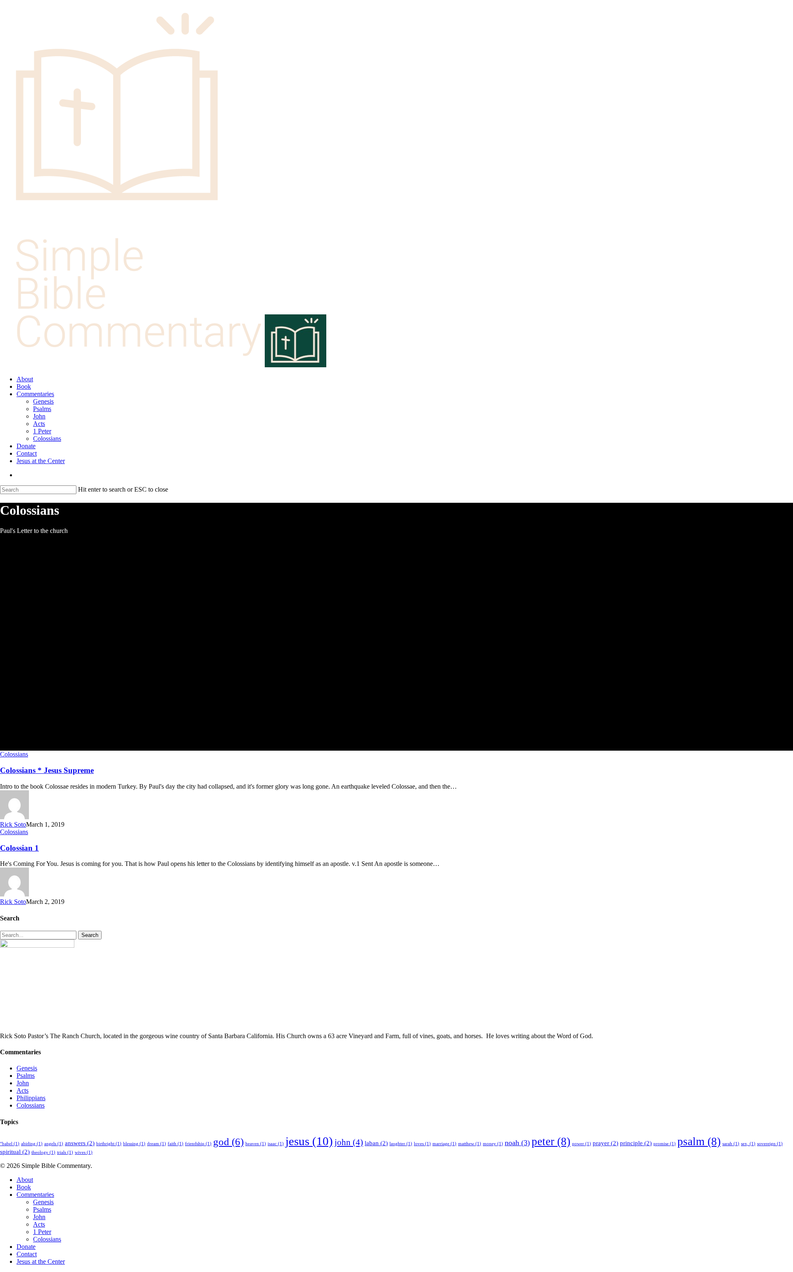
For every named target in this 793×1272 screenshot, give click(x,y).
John (23, 1083)
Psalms (26, 1075)
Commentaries (35, 1194)
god (228, 1141)
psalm (699, 1141)
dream (156, 1143)
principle (636, 1142)
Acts (22, 1090)
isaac (276, 1143)
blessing (134, 1143)
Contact (27, 1254)
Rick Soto (13, 824)
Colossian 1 (19, 848)
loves (422, 1143)
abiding (32, 1143)
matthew (469, 1143)
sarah (730, 1143)
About (25, 1179)
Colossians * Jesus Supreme (47, 770)
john (349, 1142)
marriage (444, 1143)
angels (53, 1143)
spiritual (15, 1151)
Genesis (27, 1068)
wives (84, 1152)
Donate (26, 1246)
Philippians (31, 1097)
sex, (748, 1143)
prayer (605, 1142)
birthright (108, 1143)
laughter (400, 1143)
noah (517, 1143)
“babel (9, 1143)
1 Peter (42, 1231)
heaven (255, 1143)
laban (376, 1142)
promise (664, 1143)
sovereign (770, 1143)
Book (24, 1187)
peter (551, 1141)
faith (175, 1143)
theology (43, 1152)
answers (80, 1142)
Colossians (14, 754)
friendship (198, 1143)
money (493, 1143)
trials (65, 1152)
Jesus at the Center (41, 1261)
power (581, 1143)
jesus (309, 1141)
